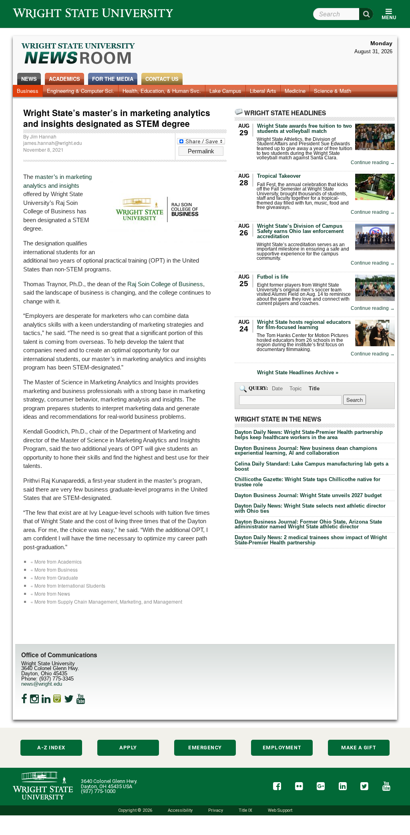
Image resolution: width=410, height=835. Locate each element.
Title (314, 388)
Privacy (215, 810)
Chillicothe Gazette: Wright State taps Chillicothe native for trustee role (307, 482)
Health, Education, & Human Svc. (162, 90)
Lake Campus (225, 90)
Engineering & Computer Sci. (80, 90)
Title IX (245, 810)
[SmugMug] (57, 699)
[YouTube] (80, 699)
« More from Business (54, 569)
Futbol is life (272, 277)
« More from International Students (67, 585)
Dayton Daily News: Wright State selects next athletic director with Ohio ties (310, 508)
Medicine (295, 90)
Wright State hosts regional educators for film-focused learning (304, 324)
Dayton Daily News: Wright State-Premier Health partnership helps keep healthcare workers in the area (309, 434)
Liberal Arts (263, 90)
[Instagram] (34, 699)
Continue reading (373, 163)
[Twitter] (69, 699)
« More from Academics (56, 561)
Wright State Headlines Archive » (297, 372)
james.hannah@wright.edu (52, 142)
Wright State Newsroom (79, 54)
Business (27, 90)
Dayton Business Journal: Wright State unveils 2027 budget (308, 495)
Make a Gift (358, 748)
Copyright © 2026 (135, 810)
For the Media (112, 78)
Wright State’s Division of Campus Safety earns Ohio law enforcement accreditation (300, 231)
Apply (128, 748)
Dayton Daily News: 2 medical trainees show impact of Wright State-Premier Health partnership (311, 540)
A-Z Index (51, 748)
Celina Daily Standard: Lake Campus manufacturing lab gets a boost (311, 466)
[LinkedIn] (46, 699)
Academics (64, 78)
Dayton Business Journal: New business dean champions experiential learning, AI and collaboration (306, 450)
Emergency (205, 748)
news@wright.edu (41, 684)
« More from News (50, 593)
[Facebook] (24, 699)
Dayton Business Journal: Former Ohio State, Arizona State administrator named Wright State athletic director (308, 524)
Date (277, 388)
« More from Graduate (54, 577)
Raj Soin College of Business (165, 284)
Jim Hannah (43, 136)
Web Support (280, 810)
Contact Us (162, 78)
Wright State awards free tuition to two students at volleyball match (304, 128)
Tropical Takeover (279, 176)
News (29, 78)
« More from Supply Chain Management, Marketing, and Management (106, 601)
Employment (282, 748)
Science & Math (332, 90)
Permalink (201, 151)
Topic (295, 388)
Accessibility (180, 810)
